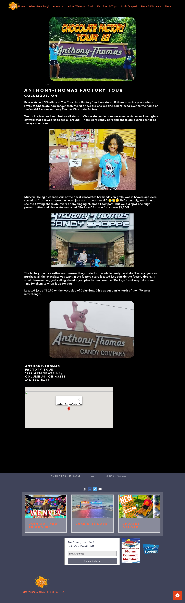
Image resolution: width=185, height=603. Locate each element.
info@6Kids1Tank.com (116, 476)
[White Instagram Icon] (84, 489)
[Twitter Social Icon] (95, 489)
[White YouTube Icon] (100, 489)
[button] (92, 240)
